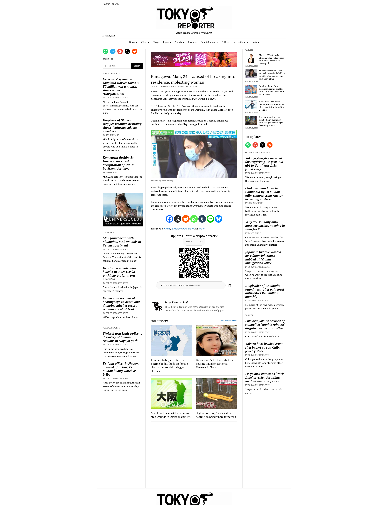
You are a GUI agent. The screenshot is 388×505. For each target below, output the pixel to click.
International (239, 42)
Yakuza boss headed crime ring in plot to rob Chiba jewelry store (264, 347)
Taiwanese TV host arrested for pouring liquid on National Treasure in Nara (214, 363)
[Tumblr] (202, 219)
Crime (144, 42)
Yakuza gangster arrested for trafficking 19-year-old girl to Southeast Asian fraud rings (264, 163)
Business (192, 42)
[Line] (210, 219)
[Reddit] (186, 219)
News (132, 42)
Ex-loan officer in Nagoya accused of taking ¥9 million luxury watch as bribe (121, 369)
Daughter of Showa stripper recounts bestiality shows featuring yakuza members (122, 125)
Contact (106, 4)
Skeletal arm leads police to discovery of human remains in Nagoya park (122, 337)
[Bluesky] (218, 219)
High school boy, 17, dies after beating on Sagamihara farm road (216, 415)
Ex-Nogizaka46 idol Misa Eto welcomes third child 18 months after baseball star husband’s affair (272, 74)
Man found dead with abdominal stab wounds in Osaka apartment (122, 241)
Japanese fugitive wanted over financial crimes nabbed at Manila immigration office (263, 257)
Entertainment (208, 42)
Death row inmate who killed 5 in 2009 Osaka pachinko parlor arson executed (119, 273)
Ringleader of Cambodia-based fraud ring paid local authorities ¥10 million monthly (264, 291)
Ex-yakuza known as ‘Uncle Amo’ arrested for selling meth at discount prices (264, 377)
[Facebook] (169, 219)
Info (255, 42)
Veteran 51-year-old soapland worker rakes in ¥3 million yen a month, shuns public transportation (121, 86)
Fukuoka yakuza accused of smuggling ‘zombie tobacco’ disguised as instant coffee (264, 324)
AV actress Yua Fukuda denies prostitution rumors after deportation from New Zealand (271, 105)
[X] (177, 219)
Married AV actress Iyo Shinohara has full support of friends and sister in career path (271, 59)
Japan (166, 42)
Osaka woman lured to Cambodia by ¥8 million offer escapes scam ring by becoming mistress (271, 121)
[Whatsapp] (194, 219)
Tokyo (156, 42)
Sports (178, 42)
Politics (225, 42)
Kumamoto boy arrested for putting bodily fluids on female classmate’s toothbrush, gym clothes (169, 365)
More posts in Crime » (229, 320)
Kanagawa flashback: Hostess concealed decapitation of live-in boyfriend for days (118, 163)
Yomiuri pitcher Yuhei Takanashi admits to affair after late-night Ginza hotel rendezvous (271, 90)
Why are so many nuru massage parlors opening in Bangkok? (265, 225)
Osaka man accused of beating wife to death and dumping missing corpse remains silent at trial (121, 303)
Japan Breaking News (182, 228)
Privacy (115, 4)
